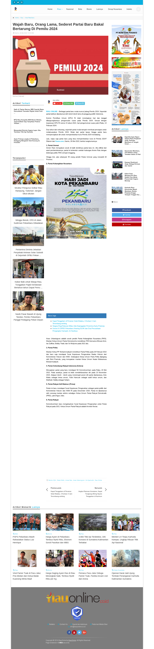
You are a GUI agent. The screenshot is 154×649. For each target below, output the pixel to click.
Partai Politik (60, 480)
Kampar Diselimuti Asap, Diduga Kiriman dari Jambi (132, 164)
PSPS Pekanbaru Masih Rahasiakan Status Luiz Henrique (23, 540)
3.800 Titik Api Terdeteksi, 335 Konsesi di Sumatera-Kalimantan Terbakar (93, 540)
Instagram (127, 219)
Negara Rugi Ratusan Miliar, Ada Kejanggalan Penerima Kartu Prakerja (79, 326)
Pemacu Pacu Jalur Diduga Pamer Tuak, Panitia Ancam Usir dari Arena (93, 576)
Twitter (127, 215)
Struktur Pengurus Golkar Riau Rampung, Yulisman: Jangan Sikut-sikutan (28, 191)
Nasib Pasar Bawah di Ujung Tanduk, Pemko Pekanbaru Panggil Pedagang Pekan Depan (28, 317)
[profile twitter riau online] (18, 2)
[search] (138, 9)
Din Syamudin (90, 480)
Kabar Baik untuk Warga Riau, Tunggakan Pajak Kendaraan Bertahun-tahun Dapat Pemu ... (28, 285)
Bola (80, 9)
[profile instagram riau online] (21, 2)
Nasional (70, 9)
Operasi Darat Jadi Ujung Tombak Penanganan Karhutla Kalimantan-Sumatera (125, 576)
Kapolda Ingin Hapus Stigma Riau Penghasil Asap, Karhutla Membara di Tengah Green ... (133, 140)
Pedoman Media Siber (100, 624)
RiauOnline (72, 640)
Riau (59, 9)
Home (50, 9)
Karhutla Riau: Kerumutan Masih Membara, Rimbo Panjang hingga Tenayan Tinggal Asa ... (133, 191)
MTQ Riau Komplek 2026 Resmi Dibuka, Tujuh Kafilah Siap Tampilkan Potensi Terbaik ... (28, 121)
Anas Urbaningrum (79, 480)
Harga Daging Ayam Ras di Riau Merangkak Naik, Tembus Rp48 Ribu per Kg (60, 576)
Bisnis (89, 9)
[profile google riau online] (84, 632)
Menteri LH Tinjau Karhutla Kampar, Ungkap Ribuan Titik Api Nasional (125, 540)
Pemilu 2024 (52, 480)
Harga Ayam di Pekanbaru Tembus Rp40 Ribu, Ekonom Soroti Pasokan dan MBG (59, 540)
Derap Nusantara (115, 9)
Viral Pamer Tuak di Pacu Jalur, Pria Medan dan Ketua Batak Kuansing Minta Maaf (27, 576)
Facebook (127, 210)
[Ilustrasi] (60, 65)
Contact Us (64, 624)
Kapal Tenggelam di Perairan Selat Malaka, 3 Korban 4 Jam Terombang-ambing (61, 493)
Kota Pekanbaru (29, 18)
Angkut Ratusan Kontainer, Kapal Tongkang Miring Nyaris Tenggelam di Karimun (90, 493)
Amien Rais (68, 480)
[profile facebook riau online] (14, 2)
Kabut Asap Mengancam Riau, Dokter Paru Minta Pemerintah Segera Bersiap (131, 177)
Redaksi (52, 624)
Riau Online (98, 480)
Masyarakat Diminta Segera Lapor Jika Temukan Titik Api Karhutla (27, 131)
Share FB (80, 103)
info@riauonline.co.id (77, 627)
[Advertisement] (76, 297)
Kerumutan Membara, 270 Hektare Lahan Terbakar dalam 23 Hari (133, 152)
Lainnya (99, 9)
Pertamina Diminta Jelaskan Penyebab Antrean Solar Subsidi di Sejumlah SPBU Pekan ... (28, 252)
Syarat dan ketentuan (79, 624)
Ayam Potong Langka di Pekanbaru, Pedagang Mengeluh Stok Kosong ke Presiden (27, 140)
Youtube (127, 224)
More (116, 202)
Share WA (69, 103)
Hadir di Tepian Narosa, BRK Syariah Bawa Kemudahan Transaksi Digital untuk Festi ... (29, 111)
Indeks (129, 9)
